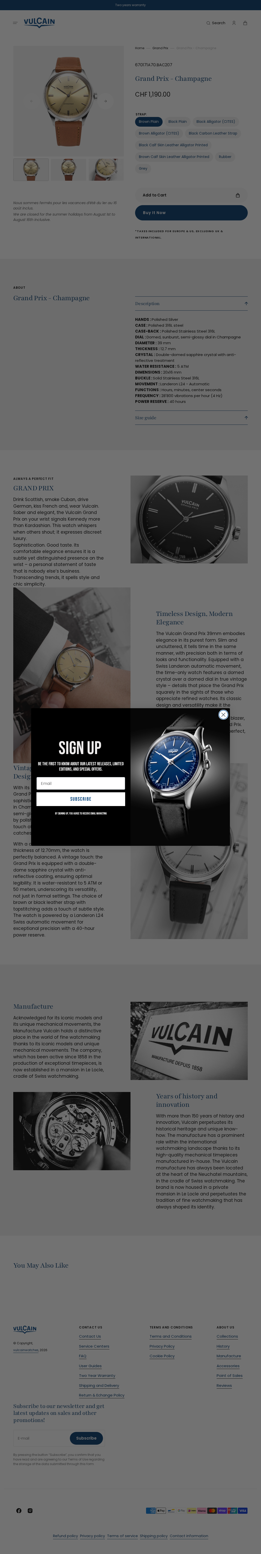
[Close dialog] (223, 714)
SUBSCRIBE (81, 799)
